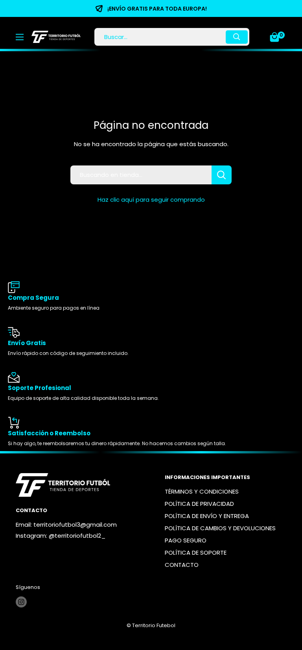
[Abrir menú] (20, 37)
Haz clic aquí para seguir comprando (151, 199)
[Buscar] (237, 37)
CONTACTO (182, 565)
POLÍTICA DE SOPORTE (195, 552)
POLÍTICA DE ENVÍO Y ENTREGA (207, 516)
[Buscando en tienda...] (222, 174)
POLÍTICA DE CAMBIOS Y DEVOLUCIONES (220, 528)
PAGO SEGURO (185, 540)
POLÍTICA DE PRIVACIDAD (199, 504)
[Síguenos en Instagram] (21, 601)
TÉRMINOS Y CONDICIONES (202, 491)
